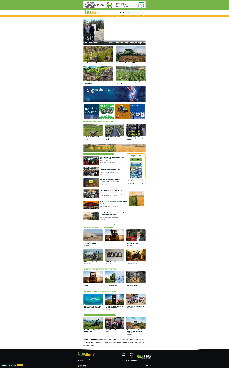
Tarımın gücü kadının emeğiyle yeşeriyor (114, 43)
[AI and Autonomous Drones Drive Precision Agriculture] (93, 130)
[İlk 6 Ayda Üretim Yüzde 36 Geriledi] (114, 235)
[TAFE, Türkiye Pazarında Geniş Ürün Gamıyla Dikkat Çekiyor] (91, 205)
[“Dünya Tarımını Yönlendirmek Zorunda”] (93, 277)
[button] (20, 365)
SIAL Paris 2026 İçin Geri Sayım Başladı (110, 179)
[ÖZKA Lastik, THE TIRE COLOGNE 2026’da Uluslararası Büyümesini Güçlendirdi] (91, 193)
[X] (120, 12)
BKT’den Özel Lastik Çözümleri (113, 261)
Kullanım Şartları (5, 365)
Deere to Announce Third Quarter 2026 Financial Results (129, 62)
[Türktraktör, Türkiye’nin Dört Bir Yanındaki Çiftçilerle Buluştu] (93, 235)
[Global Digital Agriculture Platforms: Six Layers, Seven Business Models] (98, 73)
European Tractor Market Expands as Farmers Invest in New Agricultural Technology (135, 331)
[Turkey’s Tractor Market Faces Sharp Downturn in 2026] (93, 323)
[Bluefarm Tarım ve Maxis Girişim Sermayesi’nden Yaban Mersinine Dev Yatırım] (114, 130)
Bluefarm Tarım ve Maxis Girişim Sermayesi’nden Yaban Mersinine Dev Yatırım (113, 138)
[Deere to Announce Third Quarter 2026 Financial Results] (131, 54)
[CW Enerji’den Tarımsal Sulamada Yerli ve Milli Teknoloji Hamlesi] (114, 299)
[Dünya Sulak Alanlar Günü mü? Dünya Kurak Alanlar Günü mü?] (114, 277)
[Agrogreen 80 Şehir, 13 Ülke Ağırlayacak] (91, 171)
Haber (86, 61)
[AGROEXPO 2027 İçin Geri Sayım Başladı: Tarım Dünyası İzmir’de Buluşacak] (91, 160)
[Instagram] (123, 12)
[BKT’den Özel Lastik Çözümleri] (114, 255)
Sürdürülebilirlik (124, 80)
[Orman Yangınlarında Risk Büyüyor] (98, 54)
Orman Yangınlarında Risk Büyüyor (91, 62)
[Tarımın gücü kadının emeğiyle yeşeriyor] (114, 32)
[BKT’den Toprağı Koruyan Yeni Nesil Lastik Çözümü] (93, 255)
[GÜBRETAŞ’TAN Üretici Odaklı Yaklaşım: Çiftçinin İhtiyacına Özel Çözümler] (131, 73)
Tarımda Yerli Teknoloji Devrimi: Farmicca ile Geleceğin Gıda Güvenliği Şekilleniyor (135, 138)
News (118, 61)
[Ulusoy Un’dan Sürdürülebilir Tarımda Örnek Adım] (136, 299)
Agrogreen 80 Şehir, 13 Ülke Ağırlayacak (110, 169)
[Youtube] (136, 186)
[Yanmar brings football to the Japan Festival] (114, 323)
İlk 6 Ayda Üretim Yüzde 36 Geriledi (113, 242)
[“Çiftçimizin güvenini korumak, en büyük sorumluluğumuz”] (136, 235)
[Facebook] (119, 12)
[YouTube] (122, 12)
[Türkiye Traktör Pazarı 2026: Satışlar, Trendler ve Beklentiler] (136, 255)
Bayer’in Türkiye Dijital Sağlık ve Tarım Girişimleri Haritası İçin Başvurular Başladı (92, 308)
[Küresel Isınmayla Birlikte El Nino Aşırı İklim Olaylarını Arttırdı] (136, 277)
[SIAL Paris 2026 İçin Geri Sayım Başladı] (91, 182)
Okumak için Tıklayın (136, 159)
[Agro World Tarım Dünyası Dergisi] (92, 12)
